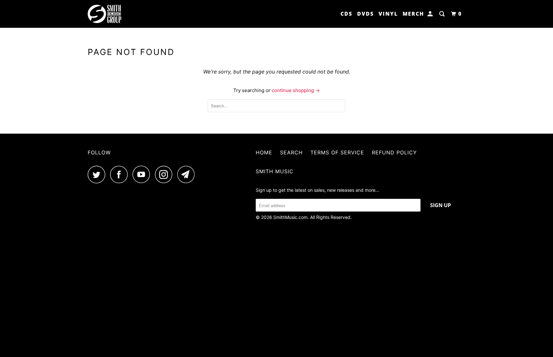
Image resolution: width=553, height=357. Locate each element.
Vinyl (388, 13)
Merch (413, 13)
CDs (346, 13)
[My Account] (431, 14)
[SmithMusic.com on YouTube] (143, 174)
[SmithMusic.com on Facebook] (120, 174)
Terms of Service (337, 152)
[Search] (442, 14)
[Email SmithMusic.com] (187, 174)
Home (264, 152)
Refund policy (394, 152)
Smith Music (274, 171)
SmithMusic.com (290, 217)
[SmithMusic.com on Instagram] (165, 174)
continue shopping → (296, 90)
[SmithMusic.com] (120, 14)
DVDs (365, 13)
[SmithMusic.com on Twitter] (98, 174)
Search (291, 152)
